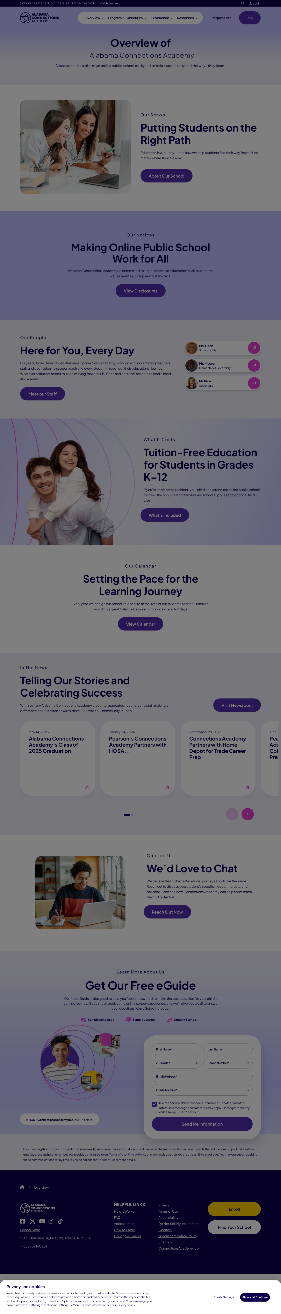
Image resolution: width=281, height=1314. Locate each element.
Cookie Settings (224, 1297)
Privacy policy (126, 1305)
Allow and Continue (255, 1297)
